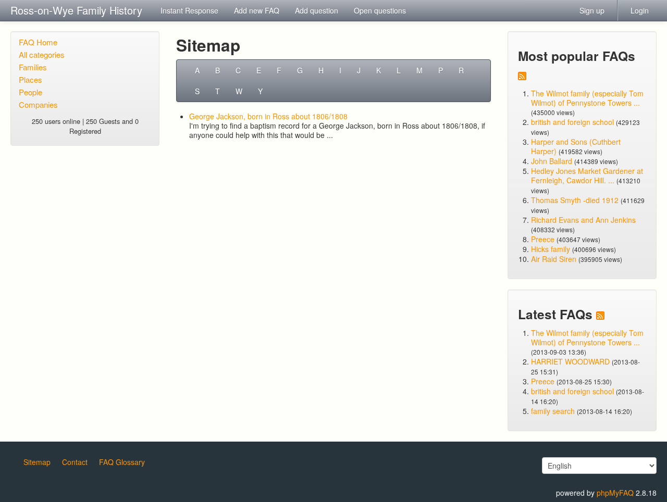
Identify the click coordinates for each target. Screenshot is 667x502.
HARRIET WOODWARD (570, 361)
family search (554, 411)
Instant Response (189, 10)
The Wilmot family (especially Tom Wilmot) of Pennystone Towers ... (587, 98)
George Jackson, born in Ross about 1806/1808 (268, 116)
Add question (316, 10)
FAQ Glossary (122, 462)
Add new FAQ (256, 10)
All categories (42, 54)
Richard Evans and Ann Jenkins (583, 220)
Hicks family (551, 249)
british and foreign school (572, 122)
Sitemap (37, 462)
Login (640, 10)
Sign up (591, 10)
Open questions (380, 10)
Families (33, 66)
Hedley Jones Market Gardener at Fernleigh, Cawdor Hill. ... (587, 175)
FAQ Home (38, 41)
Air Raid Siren (553, 259)
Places (30, 79)
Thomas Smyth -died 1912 (575, 200)
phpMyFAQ (615, 492)
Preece (542, 239)
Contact (75, 462)
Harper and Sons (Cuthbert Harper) (576, 146)
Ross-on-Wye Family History (76, 10)
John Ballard (551, 161)
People (30, 91)
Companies (38, 104)
